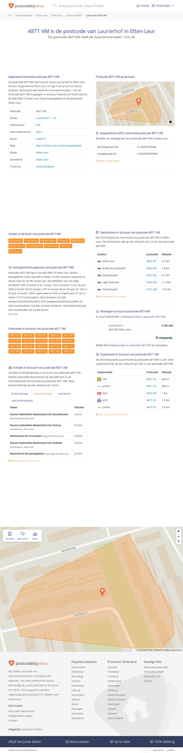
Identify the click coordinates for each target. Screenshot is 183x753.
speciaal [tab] (22, 400)
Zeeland (112, 713)
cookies (171, 750)
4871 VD (28, 335)
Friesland (113, 676)
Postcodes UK (152, 676)
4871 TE (68, 351)
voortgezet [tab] (64, 393)
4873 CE (151, 407)
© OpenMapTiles (144, 649)
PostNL (148, 681)
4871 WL (55, 351)
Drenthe (112, 667)
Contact (13, 720)
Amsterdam (78, 667)
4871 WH (14, 351)
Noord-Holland (116, 699)
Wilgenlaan (77, 240)
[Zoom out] (178, 536)
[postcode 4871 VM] (28, 5)
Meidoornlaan (48, 240)
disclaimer (158, 750)
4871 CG (41, 351)
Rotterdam (77, 671)
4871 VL (55, 346)
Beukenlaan (16, 240)
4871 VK (68, 335)
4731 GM (152, 289)
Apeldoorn (77, 718)
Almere (75, 699)
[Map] (135, 104)
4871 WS (14, 346)
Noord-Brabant (45, 166)
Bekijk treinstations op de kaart (112, 296)
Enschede (77, 713)
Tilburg (75, 690)
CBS (16, 314)
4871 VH (15, 340)
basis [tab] (43, 393)
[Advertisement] (91, 55)
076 (38, 125)
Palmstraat (15, 251)
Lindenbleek (51, 245)
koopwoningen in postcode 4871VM (129, 345)
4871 (39, 132)
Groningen (77, 695)
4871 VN (55, 335)
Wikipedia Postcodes (156, 667)
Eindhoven (77, 685)
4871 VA (68, 340)
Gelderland (114, 681)
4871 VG (15, 335)
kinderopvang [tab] (19, 393)
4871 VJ (28, 351)
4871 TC (68, 346)
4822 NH (152, 268)
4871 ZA (151, 400)
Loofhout (63, 240)
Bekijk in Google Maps (108, 160)
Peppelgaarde (35, 245)
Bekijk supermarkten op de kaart (112, 414)
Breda (75, 704)
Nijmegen (77, 709)
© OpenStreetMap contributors (167, 649)
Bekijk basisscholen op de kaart (24, 460)
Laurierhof (110, 30)
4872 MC (152, 393)
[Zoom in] (178, 531)
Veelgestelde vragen (20, 715)
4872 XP (151, 261)
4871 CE (151, 379)
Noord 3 (41, 138)
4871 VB (41, 346)
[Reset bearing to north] (178, 541)
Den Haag (77, 676)
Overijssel (113, 704)
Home (145, 6)
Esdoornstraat (17, 245)
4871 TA (28, 340)
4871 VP (42, 335)
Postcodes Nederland (21, 711)
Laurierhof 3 (115, 325)
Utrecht (75, 681)
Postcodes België (154, 671)
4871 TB (28, 346)
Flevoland (113, 671)
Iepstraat (65, 245)
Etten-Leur (42, 152)
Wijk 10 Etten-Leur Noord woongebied (58, 145)
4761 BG (151, 275)
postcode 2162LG (33, 729)
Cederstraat (31, 240)
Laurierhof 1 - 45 (46, 118)
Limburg (113, 690)
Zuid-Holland (115, 718)
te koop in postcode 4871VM (148, 316)
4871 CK (151, 386)
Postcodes (163, 6)
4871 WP (41, 340)
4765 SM (152, 282)
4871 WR (55, 340)
